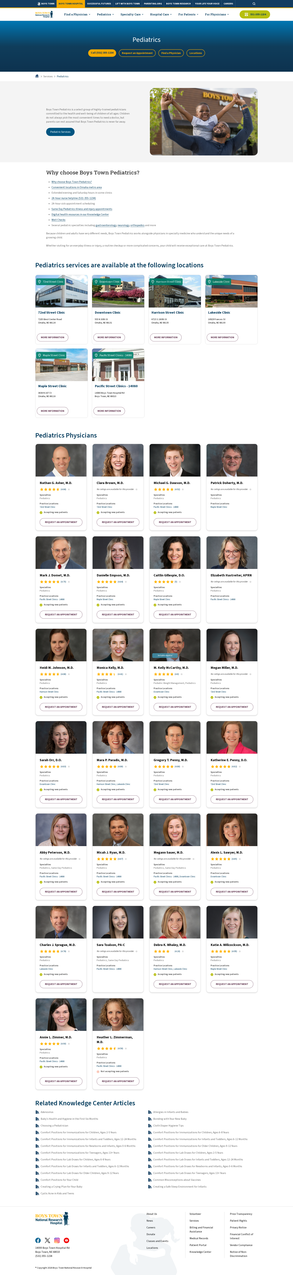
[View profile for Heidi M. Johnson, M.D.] (61, 672)
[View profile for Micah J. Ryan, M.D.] (118, 857)
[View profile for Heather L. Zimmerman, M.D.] (118, 1043)
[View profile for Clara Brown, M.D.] (118, 487)
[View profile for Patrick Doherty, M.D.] (232, 487)
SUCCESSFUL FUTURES (99, 3)
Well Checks (58, 220)
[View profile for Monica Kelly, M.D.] (118, 672)
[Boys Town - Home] (44, 14)
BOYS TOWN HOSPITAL (71, 3)
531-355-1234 (258, 14)
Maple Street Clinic (219, 507)
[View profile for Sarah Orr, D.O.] (61, 764)
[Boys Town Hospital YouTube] (66, 1240)
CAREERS (228, 3)
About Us (151, 1214)
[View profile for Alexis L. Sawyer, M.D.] (232, 857)
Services (48, 76)
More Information (52, 337)
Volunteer (195, 1214)
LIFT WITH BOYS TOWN (127, 3)
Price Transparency (241, 1214)
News (149, 1221)
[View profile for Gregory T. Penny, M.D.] (175, 764)
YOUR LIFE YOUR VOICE (207, 3)
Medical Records (199, 1238)
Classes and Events (157, 1241)
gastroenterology (106, 225)
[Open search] (254, 3)
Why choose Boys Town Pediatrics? (72, 182)
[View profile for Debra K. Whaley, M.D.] (175, 949)
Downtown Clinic (161, 691)
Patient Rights (238, 1221)
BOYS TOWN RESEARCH (178, 3)
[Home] (37, 76)
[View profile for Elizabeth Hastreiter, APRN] (232, 579)
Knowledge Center (200, 1252)
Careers (150, 1227)
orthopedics (137, 225)
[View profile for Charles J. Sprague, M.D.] (61, 949)
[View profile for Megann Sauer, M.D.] (175, 857)
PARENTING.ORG (153, 3)
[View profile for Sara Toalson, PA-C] (118, 949)
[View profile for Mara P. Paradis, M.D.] (118, 764)
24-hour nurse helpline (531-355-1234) (74, 198)
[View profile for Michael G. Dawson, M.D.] (175, 487)
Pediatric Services (60, 132)
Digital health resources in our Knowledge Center (80, 214)
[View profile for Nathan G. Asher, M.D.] (61, 487)
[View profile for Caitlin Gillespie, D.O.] (175, 579)
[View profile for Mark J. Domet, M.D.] (61, 579)
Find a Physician (171, 53)
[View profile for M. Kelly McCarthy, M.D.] (175, 672)
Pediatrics (63, 76)
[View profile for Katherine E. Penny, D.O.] (232, 764)
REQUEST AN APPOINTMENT (61, 522)
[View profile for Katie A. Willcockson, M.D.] (232, 949)
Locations (196, 53)
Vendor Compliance (241, 1245)
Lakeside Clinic (123, 784)
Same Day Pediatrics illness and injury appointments (82, 209)
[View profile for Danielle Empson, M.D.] (118, 579)
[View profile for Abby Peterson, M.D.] (61, 857)
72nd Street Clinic (47, 507)
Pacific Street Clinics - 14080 (166, 507)
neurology (123, 225)
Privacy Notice (238, 1227)
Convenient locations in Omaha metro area (77, 187)
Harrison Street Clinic (49, 691)
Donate (150, 1234)
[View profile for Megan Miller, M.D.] (232, 672)
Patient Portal (198, 1245)
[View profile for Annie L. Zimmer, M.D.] (61, 1043)
